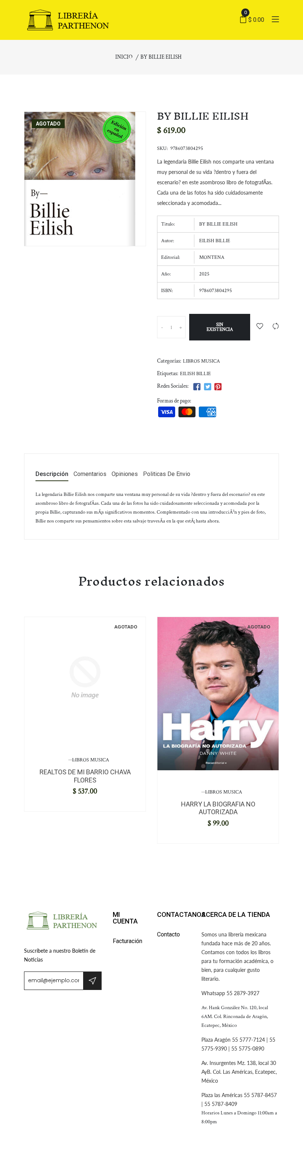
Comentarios (90, 474)
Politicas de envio (166, 474)
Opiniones (125, 474)
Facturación (127, 941)
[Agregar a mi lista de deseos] (259, 327)
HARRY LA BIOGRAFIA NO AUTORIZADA (218, 808)
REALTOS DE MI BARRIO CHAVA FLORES (85, 776)
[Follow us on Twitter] (207, 387)
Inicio (124, 57)
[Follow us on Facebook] (197, 387)
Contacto (168, 934)
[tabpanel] (85, 677)
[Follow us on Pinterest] (218, 387)
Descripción (51, 474)
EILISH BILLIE (195, 373)
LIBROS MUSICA (201, 361)
